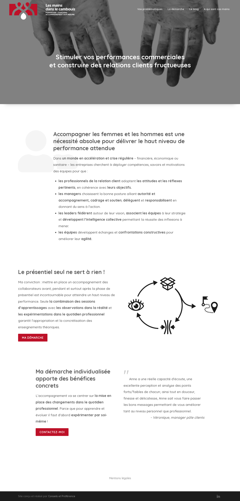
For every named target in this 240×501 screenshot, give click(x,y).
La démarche (176, 9)
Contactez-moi (52, 432)
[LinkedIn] (218, 496)
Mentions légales (120, 478)
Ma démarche (33, 337)
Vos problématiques (149, 9)
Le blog (194, 9)
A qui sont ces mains (216, 9)
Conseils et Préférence (61, 496)
